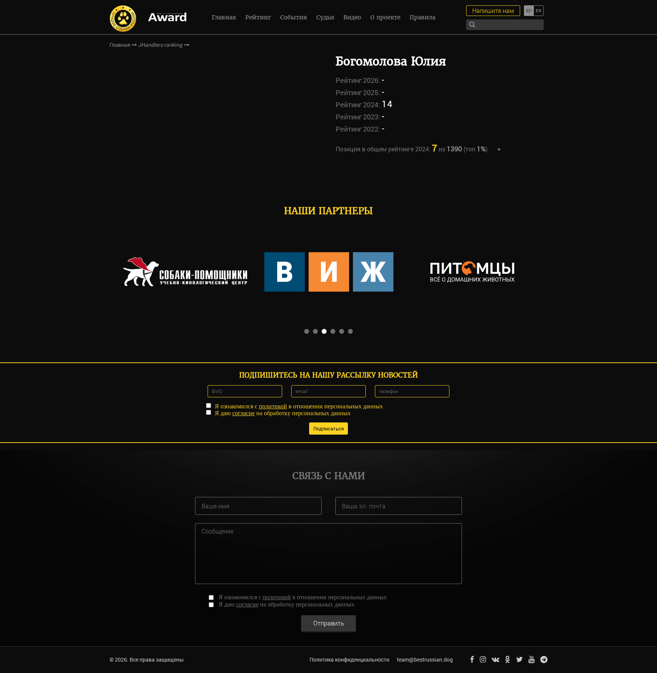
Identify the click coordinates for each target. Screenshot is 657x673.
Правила (422, 17)
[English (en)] (538, 10)
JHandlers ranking (160, 45)
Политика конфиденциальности (349, 659)
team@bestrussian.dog (425, 659)
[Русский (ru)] (528, 10)
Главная (224, 17)
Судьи (325, 17)
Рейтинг (258, 17)
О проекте (385, 17)
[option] (185, 272)
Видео (352, 17)
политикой (273, 406)
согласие (243, 413)
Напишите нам (493, 10)
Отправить (328, 623)
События (293, 17)
